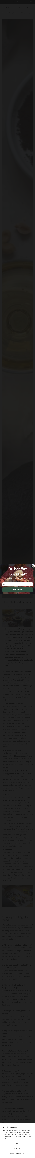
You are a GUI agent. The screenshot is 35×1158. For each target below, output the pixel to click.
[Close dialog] (33, 566)
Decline (17, 1148)
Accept (17, 1143)
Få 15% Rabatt (17, 589)
